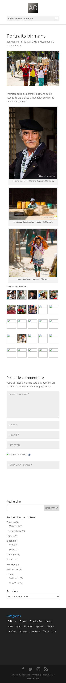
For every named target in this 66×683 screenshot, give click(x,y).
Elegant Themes (30, 674)
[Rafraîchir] (29, 454)
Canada (11, 522)
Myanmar (45, 41)
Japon (10, 540)
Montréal (14, 525)
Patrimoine (12, 569)
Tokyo (12, 549)
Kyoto (12, 544)
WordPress (33, 678)
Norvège (11, 564)
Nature (10, 559)
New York (14, 583)
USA (9, 574)
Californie (14, 578)
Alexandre (16, 41)
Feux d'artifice (14, 530)
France (10, 535)
